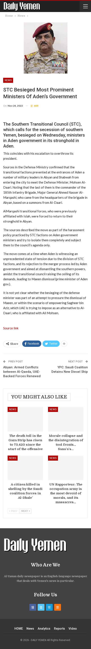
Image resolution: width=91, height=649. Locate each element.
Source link (10, 328)
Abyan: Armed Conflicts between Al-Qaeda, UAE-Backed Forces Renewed (22, 371)
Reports (59, 628)
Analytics (44, 628)
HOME (18, 628)
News (8, 80)
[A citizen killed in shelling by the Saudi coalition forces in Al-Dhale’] (25, 468)
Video (73, 628)
